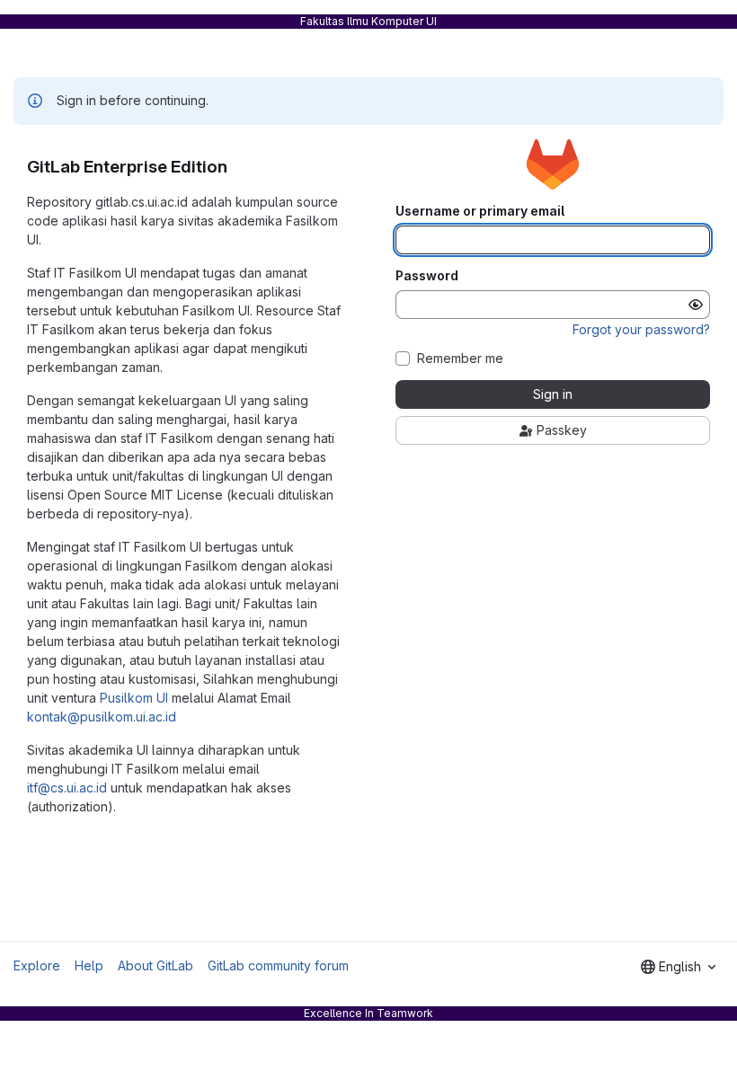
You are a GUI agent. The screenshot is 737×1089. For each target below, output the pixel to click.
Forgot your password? (641, 329)
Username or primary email (479, 211)
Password (426, 276)
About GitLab (155, 965)
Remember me (460, 358)
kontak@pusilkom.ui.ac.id (101, 716)
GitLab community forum (278, 965)
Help (89, 965)
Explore (36, 965)
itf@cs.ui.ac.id (67, 787)
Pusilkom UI (134, 697)
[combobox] (678, 967)
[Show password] (695, 304)
